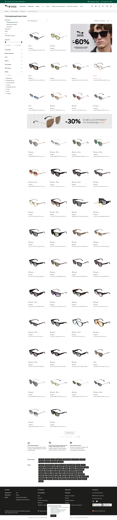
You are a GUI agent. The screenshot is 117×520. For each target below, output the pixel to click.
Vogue (58, 476)
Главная (6, 11)
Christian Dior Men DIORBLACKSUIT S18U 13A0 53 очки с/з (80, 276)
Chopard (86, 467)
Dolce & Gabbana (84, 476)
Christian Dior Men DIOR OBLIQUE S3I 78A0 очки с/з (80, 246)
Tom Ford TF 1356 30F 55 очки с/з (57, 110)
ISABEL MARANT (71, 465)
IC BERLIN (60, 467)
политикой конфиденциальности (55, 512)
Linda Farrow (42, 474)
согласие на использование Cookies (57, 510)
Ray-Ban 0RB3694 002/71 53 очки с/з (36, 426)
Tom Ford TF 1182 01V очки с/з (78, 336)
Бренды (67, 498)
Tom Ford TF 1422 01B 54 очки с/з (100, 306)
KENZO (67, 472)
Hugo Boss (41, 465)
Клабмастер (54, 461)
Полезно (67, 493)
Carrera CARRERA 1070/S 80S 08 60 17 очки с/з (37, 110)
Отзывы (40, 498)
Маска (52, 459)
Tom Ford (73, 469)
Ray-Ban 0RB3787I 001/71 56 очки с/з (101, 156)
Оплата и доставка (42, 500)
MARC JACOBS (62, 465)
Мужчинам (22, 11)
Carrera (83, 465)
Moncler (62, 472)
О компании (41, 493)
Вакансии (68, 489)
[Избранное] (102, 6)
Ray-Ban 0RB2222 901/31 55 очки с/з (58, 426)
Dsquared (56, 479)
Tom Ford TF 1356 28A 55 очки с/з (79, 110)
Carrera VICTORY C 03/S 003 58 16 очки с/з (58, 216)
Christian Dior (59, 469)
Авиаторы (41, 459)
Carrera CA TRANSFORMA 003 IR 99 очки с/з (102, 216)
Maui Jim (50, 479)
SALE (6, 33)
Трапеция (82, 459)
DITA (62, 474)
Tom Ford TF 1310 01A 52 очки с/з (35, 336)
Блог (39, 495)
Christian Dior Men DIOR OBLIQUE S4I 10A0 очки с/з (37, 276)
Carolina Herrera (48, 467)
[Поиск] (92, 6)
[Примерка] (107, 6)
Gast (67, 476)
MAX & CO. (41, 472)
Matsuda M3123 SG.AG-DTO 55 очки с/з (58, 50)
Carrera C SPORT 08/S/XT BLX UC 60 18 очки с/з (58, 246)
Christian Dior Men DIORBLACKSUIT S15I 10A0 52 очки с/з (102, 276)
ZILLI (58, 474)
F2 (44, 476)
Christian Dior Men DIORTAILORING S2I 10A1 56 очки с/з (80, 366)
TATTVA (41, 476)
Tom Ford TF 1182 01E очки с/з (100, 336)
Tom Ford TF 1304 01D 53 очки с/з (57, 336)
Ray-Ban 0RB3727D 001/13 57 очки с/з (36, 186)
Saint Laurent (79, 467)
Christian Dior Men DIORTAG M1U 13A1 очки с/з (58, 306)
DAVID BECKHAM (49, 465)
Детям (6, 31)
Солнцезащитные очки (12, 22)
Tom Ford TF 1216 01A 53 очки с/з (79, 186)
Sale (17, 492)
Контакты (95, 489)
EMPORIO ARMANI (74, 476)
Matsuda (73, 467)
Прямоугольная (66, 459)
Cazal (55, 467)
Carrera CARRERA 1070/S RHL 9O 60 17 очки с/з (37, 50)
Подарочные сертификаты (23, 499)
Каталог (7, 489)
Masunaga (75, 474)
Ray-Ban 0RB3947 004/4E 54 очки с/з (58, 396)
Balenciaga (47, 469)
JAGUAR (48, 472)
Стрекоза (61, 461)
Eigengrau (80, 472)
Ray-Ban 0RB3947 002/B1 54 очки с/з (101, 396)
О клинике (41, 489)
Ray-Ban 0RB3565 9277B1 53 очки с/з (36, 156)
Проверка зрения (69, 500)
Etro (56, 465)
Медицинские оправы (11, 24)
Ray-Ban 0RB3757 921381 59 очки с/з (101, 110)
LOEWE (62, 476)
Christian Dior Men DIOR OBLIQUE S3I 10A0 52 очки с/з (37, 366)
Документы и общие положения (73, 505)
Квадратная (58, 459)
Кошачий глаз (75, 459)
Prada (79, 479)
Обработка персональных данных (46, 505)
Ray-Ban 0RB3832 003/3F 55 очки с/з (58, 156)
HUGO (78, 465)
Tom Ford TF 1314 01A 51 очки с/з (57, 186)
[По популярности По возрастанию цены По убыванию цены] (60, 20)
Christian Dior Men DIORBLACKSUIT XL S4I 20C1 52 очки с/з (80, 306)
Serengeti (41, 469)
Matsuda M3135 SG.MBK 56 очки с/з (101, 366)
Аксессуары (9, 26)
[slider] (5, 42)
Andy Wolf (81, 474)
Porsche (48, 474)
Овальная (47, 461)
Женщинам (7, 29)
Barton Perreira (55, 472)
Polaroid (41, 467)
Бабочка (41, 461)
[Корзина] (110, 6)
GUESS (53, 474)
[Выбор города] (95, 6)
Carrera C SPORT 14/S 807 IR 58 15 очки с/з (37, 246)
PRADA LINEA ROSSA (72, 479)
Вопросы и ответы (69, 495)
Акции (17, 495)
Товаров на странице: (99, 20)
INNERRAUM (62, 479)
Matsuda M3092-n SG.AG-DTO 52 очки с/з (58, 80)
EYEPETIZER (73, 472)
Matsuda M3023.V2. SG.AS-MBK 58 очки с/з (37, 80)
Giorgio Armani (42, 479)
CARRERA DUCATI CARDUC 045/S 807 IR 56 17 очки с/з (80, 216)
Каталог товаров (14, 11)
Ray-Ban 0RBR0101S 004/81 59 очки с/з (37, 396)
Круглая (47, 459)
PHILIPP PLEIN (68, 474)
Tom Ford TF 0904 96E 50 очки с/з (36, 216)
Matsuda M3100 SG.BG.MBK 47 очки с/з (102, 80)
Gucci (53, 469)
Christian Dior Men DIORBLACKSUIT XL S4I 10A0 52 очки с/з (37, 306)
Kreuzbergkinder (51, 476)
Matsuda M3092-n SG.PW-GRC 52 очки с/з (80, 80)
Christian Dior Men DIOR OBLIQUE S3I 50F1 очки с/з (102, 246)
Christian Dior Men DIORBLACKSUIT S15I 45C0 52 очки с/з (58, 276)
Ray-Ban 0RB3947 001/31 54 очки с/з (80, 396)
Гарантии (40, 502)
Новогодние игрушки (10, 35)
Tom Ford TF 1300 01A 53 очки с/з (100, 186)
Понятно (53, 515)
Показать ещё (69, 432)
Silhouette (66, 467)
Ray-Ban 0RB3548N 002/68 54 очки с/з (80, 156)
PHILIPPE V (66, 469)
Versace (84, 479)
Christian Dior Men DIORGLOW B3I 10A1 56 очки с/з (58, 366)
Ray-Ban (41, 481)
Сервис (67, 502)
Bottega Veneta (80, 469)
